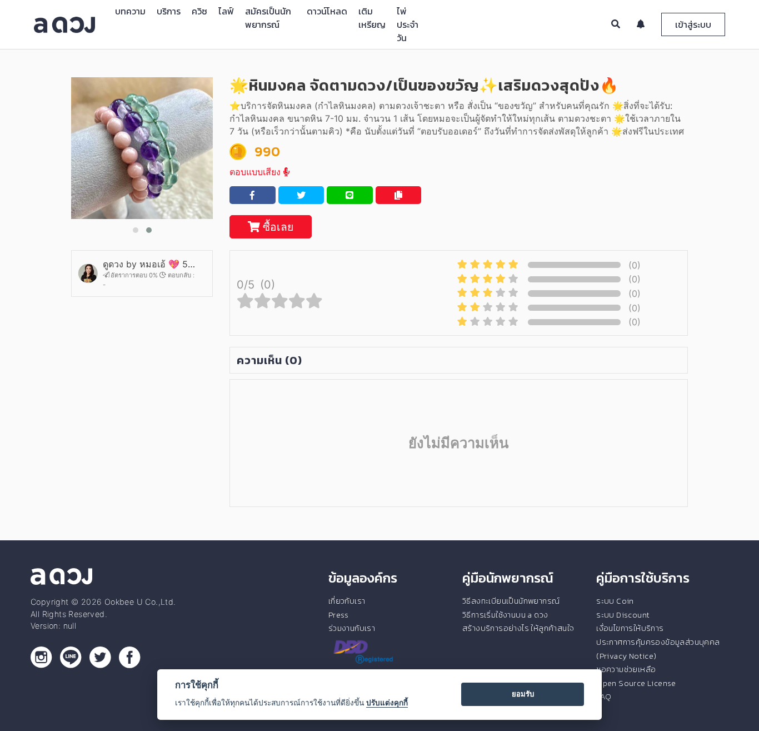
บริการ (169, 11)
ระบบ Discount (623, 615)
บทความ (130, 11)
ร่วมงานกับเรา (351, 628)
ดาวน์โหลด (327, 11)
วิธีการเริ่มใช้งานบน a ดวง (505, 615)
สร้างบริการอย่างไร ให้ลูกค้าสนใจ (518, 628)
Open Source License (636, 683)
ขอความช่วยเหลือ (626, 669)
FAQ (603, 696)
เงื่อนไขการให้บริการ (629, 628)
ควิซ (199, 11)
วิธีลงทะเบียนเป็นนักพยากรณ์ (511, 601)
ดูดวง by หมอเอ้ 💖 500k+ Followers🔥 (149, 264)
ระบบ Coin (615, 601)
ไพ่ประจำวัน (407, 24)
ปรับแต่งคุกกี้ (387, 702)
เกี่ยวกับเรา (347, 601)
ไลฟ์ (226, 11)
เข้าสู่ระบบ (693, 24)
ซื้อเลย (276, 226)
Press (338, 615)
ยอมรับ (523, 693)
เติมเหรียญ (372, 17)
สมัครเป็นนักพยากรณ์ (268, 17)
